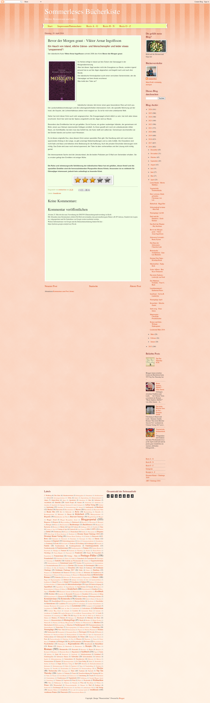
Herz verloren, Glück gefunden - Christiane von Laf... (157, 197)
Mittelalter (90, 618)
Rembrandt (69, 646)
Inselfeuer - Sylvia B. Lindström (157, 295)
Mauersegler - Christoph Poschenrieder (155, 316)
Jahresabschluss (50, 584)
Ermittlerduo (99, 541)
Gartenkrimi (90, 558)
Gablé (73, 558)
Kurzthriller (99, 601)
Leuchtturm (47, 608)
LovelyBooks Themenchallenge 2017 (84, 613)
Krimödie (78, 599)
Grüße (81, 570)
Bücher (62, 527)
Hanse (74, 572)
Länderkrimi (47, 615)
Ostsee (82, 636)
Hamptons (47, 572)
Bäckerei (55, 527)
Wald (73, 680)
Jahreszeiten (61, 584)
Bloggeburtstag (92, 517)
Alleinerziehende (96, 498)
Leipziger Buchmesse (50, 606)
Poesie (95, 639)
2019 (150, 135)
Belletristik (68, 512)
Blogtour (55, 522)
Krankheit (85, 594)
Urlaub (91, 675)
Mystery (55, 622)
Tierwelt (90, 671)
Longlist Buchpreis (65, 613)
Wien (82, 683)
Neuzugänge (49, 629)
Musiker (88, 620)
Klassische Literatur (64, 591)
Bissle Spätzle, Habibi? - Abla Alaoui (160, 386)
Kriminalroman (50, 598)
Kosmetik (69, 594)
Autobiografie (89, 507)
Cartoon (75, 527)
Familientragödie (76, 548)
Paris (45, 639)
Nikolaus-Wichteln (90, 629)
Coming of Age (50, 529)
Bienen (69, 514)
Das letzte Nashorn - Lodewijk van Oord (157, 276)
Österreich (64, 692)
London (55, 613)
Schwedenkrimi (87, 657)
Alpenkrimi (72, 500)
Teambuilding (89, 666)
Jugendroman (81, 587)
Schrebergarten (48, 657)
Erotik (57, 543)
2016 (150, 146)
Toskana (67, 673)
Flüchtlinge (47, 553)
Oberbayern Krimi (58, 634)
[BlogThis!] (82, 190)
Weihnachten (98, 680)
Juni (152, 172)
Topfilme (59, 673)
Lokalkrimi (47, 613)
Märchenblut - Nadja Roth (157, 265)
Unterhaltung (82, 675)
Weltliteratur (57, 683)
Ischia (60, 582)
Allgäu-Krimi (55, 500)
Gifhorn (48, 568)
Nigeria (80, 629)
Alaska (76, 498)
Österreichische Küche (77, 692)
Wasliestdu (87, 680)
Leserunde (98, 606)
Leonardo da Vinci (64, 606)
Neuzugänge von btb (157, 213)
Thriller (100, 668)
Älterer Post (135, 286)
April (153, 179)
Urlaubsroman (61, 678)
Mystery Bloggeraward (66, 622)
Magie (75, 615)
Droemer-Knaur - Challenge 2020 (155, 476)
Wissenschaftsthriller (71, 685)
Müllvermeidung (59, 625)
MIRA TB (67, 615)
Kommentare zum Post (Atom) (63, 291)
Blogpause (47, 522)
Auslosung (49, 507)
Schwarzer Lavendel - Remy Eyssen (157, 238)
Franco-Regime (58, 553)
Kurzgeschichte (67, 601)
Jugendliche (59, 587)
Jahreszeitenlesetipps (74, 584)
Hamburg (96, 570)
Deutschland (74, 532)
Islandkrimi (57, 193)
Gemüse (79, 563)
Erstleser (72, 543)
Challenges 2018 (85, 527)
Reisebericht (88, 644)
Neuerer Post (51, 286)
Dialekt (83, 532)
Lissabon (75, 611)
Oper (89, 634)
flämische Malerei (53, 690)
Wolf (90, 685)
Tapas (81, 666)
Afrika (69, 498)
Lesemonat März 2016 (157, 329)
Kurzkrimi (91, 601)
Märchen (97, 622)
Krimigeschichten (95, 596)
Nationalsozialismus (95, 625)
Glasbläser (62, 568)
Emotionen (47, 541)
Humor (95, 577)
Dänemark (95, 536)
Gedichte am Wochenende (73, 561)
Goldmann (89, 568)
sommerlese (152, 79)
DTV (94, 529)
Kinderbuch (72, 589)
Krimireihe (65, 598)
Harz (80, 572)
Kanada (90, 587)
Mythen (78, 622)
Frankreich (78, 553)
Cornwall (72, 529)
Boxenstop (93, 522)
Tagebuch (74, 666)
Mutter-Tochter (97, 620)
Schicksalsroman (86, 654)
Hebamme (87, 572)
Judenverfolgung (96, 584)
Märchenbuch (48, 625)
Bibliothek (61, 514)
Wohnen (82, 685)
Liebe (55, 608)
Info (87, 580)
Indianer (74, 580)
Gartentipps (100, 558)
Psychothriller (49, 644)
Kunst (46, 601)
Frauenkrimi (47, 556)
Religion (59, 646)
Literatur (98, 611)
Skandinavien (80, 659)
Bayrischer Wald (98, 509)
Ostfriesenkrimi (48, 637)
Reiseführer (99, 644)
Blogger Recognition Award (68, 520)
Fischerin (71, 550)
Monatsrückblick (56, 620)
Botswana (84, 522)
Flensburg (80, 550)
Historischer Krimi (85, 575)
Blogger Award (52, 520)
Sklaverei (90, 659)
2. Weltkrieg (48, 495)
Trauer (74, 673)
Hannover (67, 572)
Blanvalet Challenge (77, 516)
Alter (89, 500)
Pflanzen (79, 639)
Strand (53, 664)
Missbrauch (80, 618)
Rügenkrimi (75, 652)
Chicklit (95, 527)
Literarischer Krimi (86, 611)
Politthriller (52, 641)
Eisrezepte (82, 539)
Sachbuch (85, 651)
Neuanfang (96, 627)
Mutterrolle (47, 622)
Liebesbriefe (75, 608)
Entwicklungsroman (69, 541)
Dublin (87, 536)
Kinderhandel (86, 589)
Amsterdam (88, 502)
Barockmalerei (69, 509)
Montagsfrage (69, 620)
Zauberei (98, 685)
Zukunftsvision (68, 687)
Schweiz (98, 657)
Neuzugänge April (156, 299)
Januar (153, 341)
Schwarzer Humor (62, 657)
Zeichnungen (57, 687)
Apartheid (54, 505)
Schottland (97, 654)
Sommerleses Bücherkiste (82, 11)
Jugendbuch (48, 586)
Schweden (74, 656)
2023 (150, 120)
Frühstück (59, 558)
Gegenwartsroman (97, 560)
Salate (101, 652)
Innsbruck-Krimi (96, 580)
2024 (150, 117)
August (153, 164)
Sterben (46, 664)
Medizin (62, 618)
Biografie (47, 516)
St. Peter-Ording (81, 661)
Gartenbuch (80, 558)
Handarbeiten (57, 572)
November (154, 153)
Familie (46, 545)
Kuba (92, 599)
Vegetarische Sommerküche (156, 189)
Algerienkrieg (85, 498)
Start (50, 26)
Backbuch (99, 507)
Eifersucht (64, 539)
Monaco (46, 620)
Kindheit (94, 589)
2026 (150, 109)
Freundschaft (48, 558)
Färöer (67, 558)
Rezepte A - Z (150, 472)
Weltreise (66, 683)
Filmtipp (55, 550)
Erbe (78, 541)
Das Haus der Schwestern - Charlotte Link (156, 245)
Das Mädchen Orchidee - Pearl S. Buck (157, 283)
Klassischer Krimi (78, 591)
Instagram (149, 469)
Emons (97, 538)
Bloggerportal (88, 519)
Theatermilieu (64, 668)
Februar (153, 338)
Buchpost (98, 525)
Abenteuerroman (68, 495)
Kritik (87, 599)
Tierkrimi (82, 671)
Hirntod (75, 575)
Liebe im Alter (65, 608)
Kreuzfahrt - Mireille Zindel (157, 304)
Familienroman (62, 548)
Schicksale (74, 654)
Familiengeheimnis (75, 546)
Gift (55, 568)
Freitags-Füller (88, 555)
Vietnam (58, 680)
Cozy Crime (80, 529)
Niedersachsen (71, 629)
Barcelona (59, 509)
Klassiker (52, 591)
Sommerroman (48, 661)
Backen (50, 509)
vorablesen (94, 689)
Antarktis (46, 505)
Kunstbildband (56, 601)
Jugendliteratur (70, 587)
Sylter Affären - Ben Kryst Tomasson (157, 270)
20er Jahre (57, 495)
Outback (91, 637)
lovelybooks (64, 690)
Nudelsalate (47, 634)
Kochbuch (99, 591)
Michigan (71, 618)
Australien (60, 507)
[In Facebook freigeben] (86, 190)
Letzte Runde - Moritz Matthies (157, 183)
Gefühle (86, 561)
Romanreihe (64, 649)
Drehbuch (71, 534)
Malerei (46, 618)
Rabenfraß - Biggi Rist (157, 203)
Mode (98, 618)
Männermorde (87, 622)
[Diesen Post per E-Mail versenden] (79, 190)
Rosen (91, 649)
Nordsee (100, 629)
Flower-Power (97, 550)
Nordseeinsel (51, 632)
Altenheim (82, 500)
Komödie (60, 594)
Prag (69, 641)
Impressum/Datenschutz (69, 26)
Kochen (51, 594)
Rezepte (88, 646)
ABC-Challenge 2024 (153, 481)
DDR (88, 529)
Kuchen (99, 599)
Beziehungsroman (49, 514)
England (56, 541)
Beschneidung (88, 512)
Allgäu (46, 500)
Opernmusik (97, 634)
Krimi (69, 596)
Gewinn (71, 565)
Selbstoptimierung (56, 659)
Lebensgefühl (72, 603)
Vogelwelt (66, 680)
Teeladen (98, 666)
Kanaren (98, 587)
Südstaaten (47, 666)
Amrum (79, 502)
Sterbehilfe (98, 661)
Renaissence (78, 646)
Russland (46, 652)
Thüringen (65, 671)
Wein (49, 683)
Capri (69, 527)
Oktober (154, 157)
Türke (48, 675)
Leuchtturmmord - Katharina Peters (156, 289)
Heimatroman (48, 575)
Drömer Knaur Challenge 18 (75, 536)
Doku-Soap (51, 534)
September (154, 161)
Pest (72, 639)
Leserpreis (89, 606)
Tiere (72, 671)
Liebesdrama (86, 608)
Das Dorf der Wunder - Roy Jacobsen (157, 225)
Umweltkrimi (63, 675)
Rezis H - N (108, 26)
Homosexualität (76, 577)
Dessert (66, 532)
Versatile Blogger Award (96, 678)
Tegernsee (47, 668)
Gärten (88, 570)
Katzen (57, 589)
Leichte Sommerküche (94, 603)
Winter (46, 685)
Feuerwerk (47, 550)
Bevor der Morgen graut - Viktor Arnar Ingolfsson (156, 231)
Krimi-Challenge (83, 596)
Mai (152, 176)
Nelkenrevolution (84, 627)
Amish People (69, 502)
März (152, 334)
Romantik (75, 649)
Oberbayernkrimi (71, 634)
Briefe (56, 525)
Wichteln (74, 683)
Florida (88, 550)
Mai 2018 (82, 615)
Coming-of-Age (62, 529)
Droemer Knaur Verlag (53, 536)
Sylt (76, 663)
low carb (73, 690)
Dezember (154, 150)
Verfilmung (83, 678)
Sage (95, 652)
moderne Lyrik (82, 690)
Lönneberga (57, 615)
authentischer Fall (88, 687)
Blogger (101, 517)
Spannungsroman (69, 661)
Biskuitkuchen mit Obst (60, 517)
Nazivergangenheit (71, 627)
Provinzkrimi (97, 641)
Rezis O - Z (125, 26)
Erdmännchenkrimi (88, 541)
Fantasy (86, 548)
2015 (150, 346)
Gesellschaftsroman (52, 565)
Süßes (67, 666)
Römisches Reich (64, 652)
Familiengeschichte (92, 545)
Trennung (95, 673)
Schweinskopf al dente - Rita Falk (157, 208)
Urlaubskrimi (99, 675)
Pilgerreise (87, 639)
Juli (152, 168)
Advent (48, 498)
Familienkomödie (49, 548)
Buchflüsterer (87, 524)
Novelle (92, 632)
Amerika (58, 502)
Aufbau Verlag (90, 505)
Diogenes (100, 531)
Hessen (56, 575)
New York (61, 629)
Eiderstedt (55, 539)
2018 (150, 139)
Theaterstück (75, 668)
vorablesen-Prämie (50, 692)
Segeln (46, 659)
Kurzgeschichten (80, 601)
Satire (57, 654)
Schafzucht (65, 654)
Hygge (46, 580)
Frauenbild (97, 553)
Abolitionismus (99, 495)
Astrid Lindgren (78, 505)
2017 (150, 143)
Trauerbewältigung (84, 673)
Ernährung (49, 543)
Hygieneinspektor (56, 580)
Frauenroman (58, 556)
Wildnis (98, 683)
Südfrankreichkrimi (95, 664)
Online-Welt (82, 634)
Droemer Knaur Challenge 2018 (88, 534)
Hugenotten (86, 577)
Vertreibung (49, 680)
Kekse (63, 589)
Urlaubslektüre (50, 678)
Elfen (90, 539)
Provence (87, 641)
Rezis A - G (92, 26)
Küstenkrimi (50, 603)
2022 (150, 124)
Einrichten (73, 539)
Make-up (90, 615)
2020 (150, 132)
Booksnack (75, 522)
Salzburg (49, 654)
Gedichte (58, 560)
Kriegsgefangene (51, 596)
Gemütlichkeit (88, 563)
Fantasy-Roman (96, 548)
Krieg (101, 594)
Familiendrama (60, 546)
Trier (102, 673)
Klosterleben (89, 591)
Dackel (101, 529)
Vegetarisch (72, 678)
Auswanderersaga (71, 507)
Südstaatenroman (57, 666)
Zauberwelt (47, 687)
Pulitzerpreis (61, 644)
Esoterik (98, 543)
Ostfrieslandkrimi (72, 637)
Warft (79, 680)
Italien (83, 582)
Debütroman (58, 532)
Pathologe (65, 639)
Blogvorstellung (65, 522)
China (101, 527)
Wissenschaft (58, 685)
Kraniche (77, 594)
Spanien (58, 661)
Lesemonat (76, 605)
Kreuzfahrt (94, 594)
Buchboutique (74, 524)
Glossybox (71, 568)
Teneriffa (55, 668)
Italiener (91, 582)
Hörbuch (66, 580)
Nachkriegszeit (80, 625)
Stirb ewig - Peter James (156, 310)
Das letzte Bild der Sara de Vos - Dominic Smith (160, 410)
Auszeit (81, 507)
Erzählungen (90, 543)
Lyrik (99, 613)
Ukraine (54, 675)
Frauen (89, 553)
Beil (61, 512)
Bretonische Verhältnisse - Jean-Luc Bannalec (157, 252)
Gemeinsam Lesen (66, 563)
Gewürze (100, 565)
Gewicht (63, 565)
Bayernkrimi (87, 509)
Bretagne (49, 525)
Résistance (54, 652)
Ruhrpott (98, 649)
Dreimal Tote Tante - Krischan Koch (157, 259)
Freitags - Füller (72, 556)
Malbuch (98, 615)
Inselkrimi (47, 582)
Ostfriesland (60, 637)
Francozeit (69, 553)
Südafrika (84, 664)
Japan (87, 584)
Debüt (48, 531)
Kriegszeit (61, 596)
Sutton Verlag (68, 664)
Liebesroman (98, 608)
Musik (81, 620)
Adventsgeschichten (59, 498)
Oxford (99, 637)
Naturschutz (59, 627)
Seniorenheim (68, 659)
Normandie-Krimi (71, 632)
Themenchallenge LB (88, 668)
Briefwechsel (63, 525)
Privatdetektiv (77, 641)
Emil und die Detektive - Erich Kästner (156, 218)
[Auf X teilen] (84, 190)
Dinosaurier (91, 532)
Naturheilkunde (48, 627)
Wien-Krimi (90, 683)
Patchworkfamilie (55, 639)
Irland (54, 582)
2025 (150, 113)
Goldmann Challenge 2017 (64, 570)
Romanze (83, 649)
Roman (48, 649)
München (70, 625)
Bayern (78, 509)
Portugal (61, 641)
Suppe (59, 664)
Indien (81, 580)
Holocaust (66, 577)
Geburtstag (49, 561)
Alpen (64, 500)
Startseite (93, 286)
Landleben (62, 603)
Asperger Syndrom (65, 505)
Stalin (90, 661)
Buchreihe (47, 527)
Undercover (72, 675)
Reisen (50, 646)
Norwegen (82, 632)
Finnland (63, 550)
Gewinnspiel (90, 565)
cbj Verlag (99, 687)
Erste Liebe (64, 543)
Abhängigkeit (79, 495)
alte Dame (78, 687)
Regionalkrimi (74, 643)
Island (66, 582)
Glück (81, 568)
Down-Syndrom (61, 534)
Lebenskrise (82, 603)
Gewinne (80, 565)
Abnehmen (89, 495)
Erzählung (81, 543)
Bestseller (98, 512)
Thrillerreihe (52, 671)
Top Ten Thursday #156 (159, 360)
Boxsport (100, 522)
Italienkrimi (100, 582)
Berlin (77, 512)
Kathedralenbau (48, 589)
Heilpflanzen (97, 572)
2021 (150, 128)
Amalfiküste (48, 502)
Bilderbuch (79, 514)
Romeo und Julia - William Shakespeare (156, 324)
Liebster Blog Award (54, 611)
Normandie (61, 632)
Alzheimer (97, 500)
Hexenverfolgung (65, 575)
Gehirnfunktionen (53, 563)
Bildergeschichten (96, 514)
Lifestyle (66, 611)
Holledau (58, 577)
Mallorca (54, 618)
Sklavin (98, 659)
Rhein (99, 646)
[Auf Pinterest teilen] (89, 190)
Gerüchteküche (99, 563)
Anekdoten (98, 502)
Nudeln (99, 632)
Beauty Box (51, 512)
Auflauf (101, 505)
